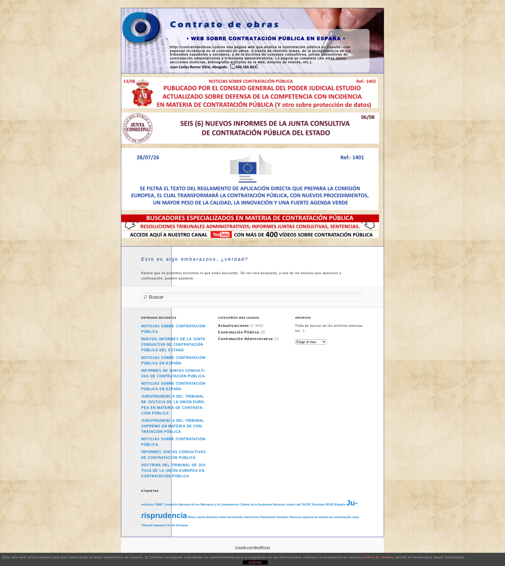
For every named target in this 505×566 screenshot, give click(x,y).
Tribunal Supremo (153, 525)
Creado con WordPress (252, 547)
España (340, 504)
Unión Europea (177, 525)
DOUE (329, 504)
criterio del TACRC (298, 504)
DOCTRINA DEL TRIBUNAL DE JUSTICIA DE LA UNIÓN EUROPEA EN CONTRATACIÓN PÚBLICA (174, 470)
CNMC (158, 504)
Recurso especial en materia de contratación (320, 517)
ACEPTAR (255, 562)
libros (192, 517)
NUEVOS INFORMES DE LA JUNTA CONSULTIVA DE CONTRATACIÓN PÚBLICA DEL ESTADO (173, 344)
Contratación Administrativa (245, 339)
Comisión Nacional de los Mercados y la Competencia (201, 504)
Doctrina (318, 504)
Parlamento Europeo (274, 517)
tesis (355, 517)
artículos (147, 504)
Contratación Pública (238, 332)
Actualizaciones (233, 326)
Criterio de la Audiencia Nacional (262, 504)
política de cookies (378, 557)
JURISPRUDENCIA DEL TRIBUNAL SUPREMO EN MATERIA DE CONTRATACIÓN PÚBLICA (172, 426)
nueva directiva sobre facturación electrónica (228, 517)
